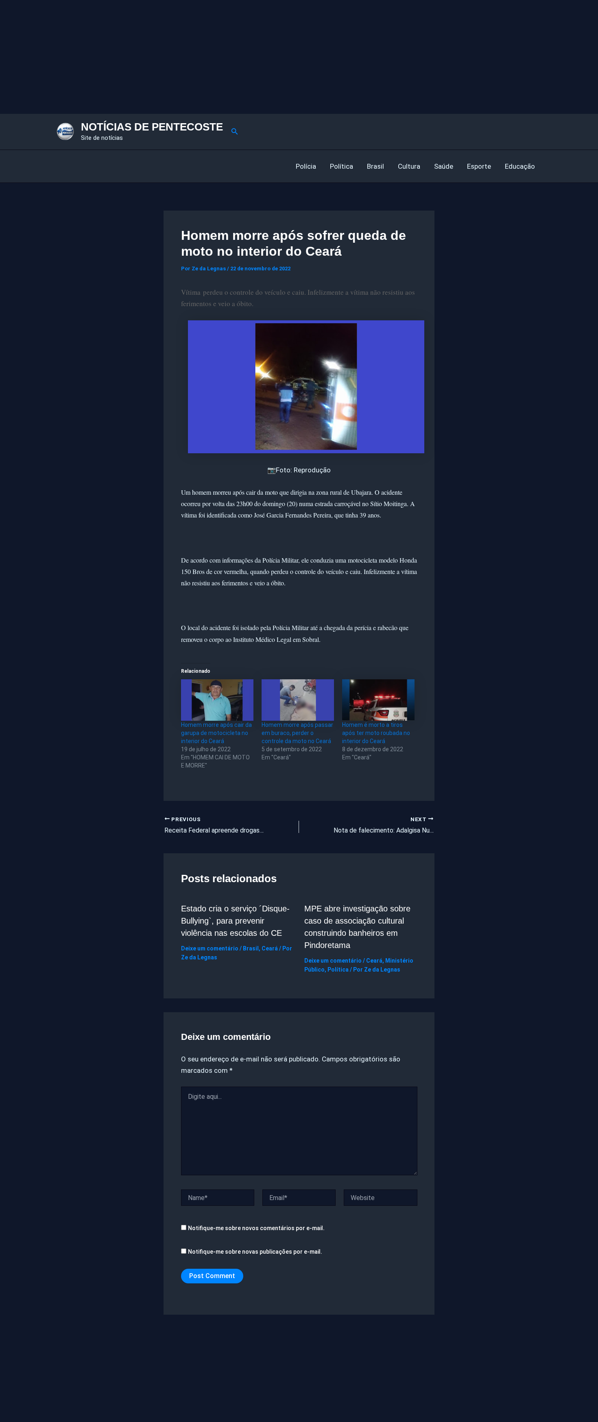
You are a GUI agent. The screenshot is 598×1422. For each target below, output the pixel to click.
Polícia (306, 166)
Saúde (443, 166)
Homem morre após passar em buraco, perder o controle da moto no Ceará (297, 733)
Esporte (479, 166)
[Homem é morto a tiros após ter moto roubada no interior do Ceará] (378, 700)
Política (341, 166)
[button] (234, 131)
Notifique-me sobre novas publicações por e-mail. (255, 1251)
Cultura (409, 166)
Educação (520, 166)
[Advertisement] (244, 57)
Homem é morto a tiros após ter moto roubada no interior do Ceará (376, 733)
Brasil (375, 166)
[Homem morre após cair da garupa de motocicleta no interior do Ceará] (217, 700)
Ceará (270, 948)
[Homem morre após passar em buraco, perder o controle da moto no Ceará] (298, 700)
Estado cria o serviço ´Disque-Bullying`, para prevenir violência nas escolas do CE (235, 920)
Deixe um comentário (209, 948)
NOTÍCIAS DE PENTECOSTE (152, 127)
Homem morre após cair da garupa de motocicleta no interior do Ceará (216, 733)
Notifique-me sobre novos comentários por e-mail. (256, 1228)
